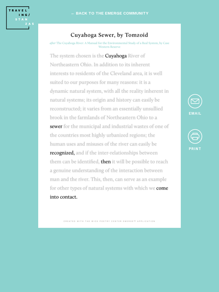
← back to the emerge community (109, 13)
